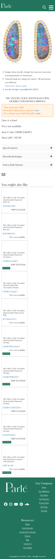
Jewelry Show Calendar (27, 532)
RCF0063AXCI (9, 319)
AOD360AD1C (9, 206)
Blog (27, 540)
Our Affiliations (44, 491)
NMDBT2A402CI (10, 261)
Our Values (44, 495)
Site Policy (44, 507)
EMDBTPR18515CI (11, 377)
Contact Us (28, 544)
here (37, 110)
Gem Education (27, 528)
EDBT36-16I (8, 465)
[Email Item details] (5, 175)
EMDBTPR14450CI (11, 346)
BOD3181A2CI (9, 233)
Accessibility (27, 548)
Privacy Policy (44, 503)
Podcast (27, 536)
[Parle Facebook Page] (5, 504)
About (44, 487)
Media (27, 524)
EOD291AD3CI (9, 435)
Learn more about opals (15, 86)
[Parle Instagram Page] (10, 504)
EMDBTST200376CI (12, 407)
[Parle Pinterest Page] (21, 504)
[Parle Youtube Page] (16, 504)
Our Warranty (44, 499)
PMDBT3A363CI (10, 291)
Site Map (44, 511)
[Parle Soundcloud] (27, 504)
